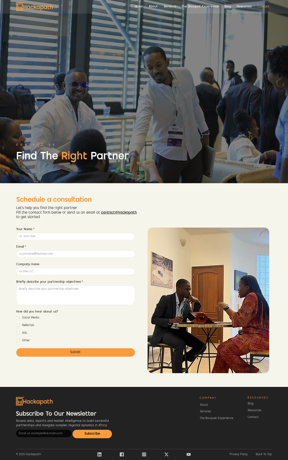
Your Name (25, 229)
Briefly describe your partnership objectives (49, 282)
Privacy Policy (239, 454)
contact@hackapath (119, 212)
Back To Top (264, 454)
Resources (254, 410)
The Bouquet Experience (216, 418)
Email (21, 246)
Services (205, 411)
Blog (251, 403)
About (204, 405)
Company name (27, 264)
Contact (253, 417)
